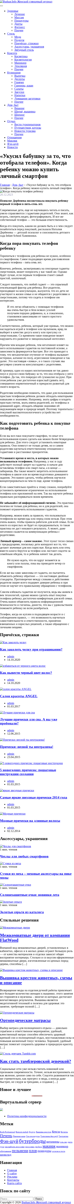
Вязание (19, 108)
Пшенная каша (19, 1136)
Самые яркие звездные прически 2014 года (33, 797)
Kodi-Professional (7, 1132)
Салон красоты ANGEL (19, 696)
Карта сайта (14, 1183)
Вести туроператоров (27, 124)
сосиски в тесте (58, 1151)
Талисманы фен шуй (49, 1136)
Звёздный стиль (24, 49)
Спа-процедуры (33, 1136)
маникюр (62, 1146)
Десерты (19, 79)
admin (10, 656)
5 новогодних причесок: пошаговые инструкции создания (28, 772)
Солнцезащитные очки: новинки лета (29, 895)
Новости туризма (25, 130)
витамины (52, 1141)
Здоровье (12, 10)
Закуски (19, 92)
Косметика (20, 56)
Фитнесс (19, 27)
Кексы (56, 1131)
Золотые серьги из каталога (22, 912)
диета (70, 1142)
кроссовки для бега (33, 1147)
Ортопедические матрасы (25, 1020)
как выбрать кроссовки (15, 1147)
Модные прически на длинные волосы (30, 821)
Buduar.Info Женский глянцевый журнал (46, 1202)
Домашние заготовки (27, 98)
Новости (12, 147)
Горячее (19, 82)
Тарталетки (63, 1136)
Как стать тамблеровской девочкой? (35, 1061)
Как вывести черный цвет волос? (26, 673)
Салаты (19, 88)
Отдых (11, 121)
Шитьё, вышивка (24, 111)
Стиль (11, 33)
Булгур (32, 1132)
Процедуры (21, 20)
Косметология (23, 59)
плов (33, 1150)
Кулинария (13, 72)
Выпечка (19, 75)
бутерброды (32, 1141)
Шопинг (19, 114)
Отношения (14, 137)
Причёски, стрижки (26, 43)
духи (2, 1147)
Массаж (19, 17)
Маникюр (20, 62)
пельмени (20, 1150)
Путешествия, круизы (27, 127)
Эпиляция (20, 66)
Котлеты (64, 1132)
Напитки (19, 95)
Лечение (19, 14)
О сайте (12, 1173)
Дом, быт (12, 105)
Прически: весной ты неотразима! (26, 747)
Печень (6, 1136)
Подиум (19, 40)
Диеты (18, 23)
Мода (17, 36)
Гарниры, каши (23, 85)
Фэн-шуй (12, 143)
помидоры (44, 1151)
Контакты (13, 1179)
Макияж (12, 140)
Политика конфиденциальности (27, 1116)
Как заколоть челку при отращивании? (31, 649)
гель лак (63, 1142)
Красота (12, 53)
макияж (49, 1146)
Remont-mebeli (22, 1132)
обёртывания (5, 1151)
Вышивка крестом (43, 1132)
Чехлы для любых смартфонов (24, 856)
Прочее (18, 30)
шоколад (5, 1154)
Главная (12, 1170)
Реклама (12, 1176)
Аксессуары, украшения (29, 46)
